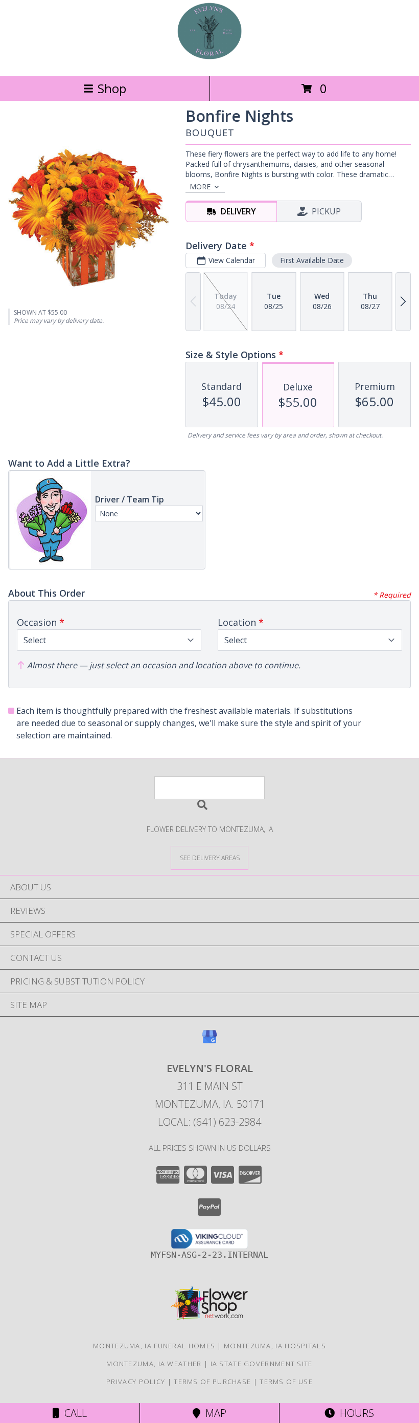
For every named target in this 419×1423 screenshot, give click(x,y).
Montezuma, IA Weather (153, 1363)
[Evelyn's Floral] (209, 61)
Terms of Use (286, 1381)
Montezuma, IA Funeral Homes (154, 1345)
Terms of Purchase (212, 1381)
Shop (112, 88)
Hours (354, 1413)
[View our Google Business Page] (209, 1041)
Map (213, 1413)
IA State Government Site (262, 1363)
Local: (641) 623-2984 (209, 1122)
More (200, 186)
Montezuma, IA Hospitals (275, 1345)
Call (73, 1413)
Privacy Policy (135, 1381)
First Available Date (312, 260)
